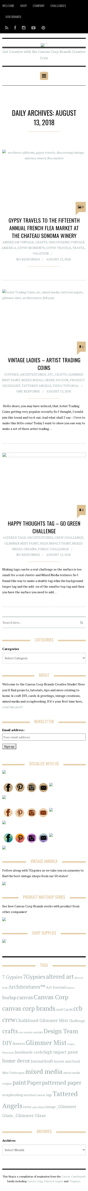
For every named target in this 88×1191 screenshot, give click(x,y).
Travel (78, 248)
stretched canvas (34, 1095)
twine (27, 1107)
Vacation (41, 253)
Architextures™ (26, 986)
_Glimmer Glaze (30, 1115)
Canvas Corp (51, 997)
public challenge (53, 549)
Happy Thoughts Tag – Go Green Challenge (44, 527)
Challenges (58, 5)
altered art (60, 977)
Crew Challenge (69, 537)
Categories (10, 649)
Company (38, 5)
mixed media (44, 1071)
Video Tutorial (66, 385)
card (59, 1009)
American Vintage (18, 242)
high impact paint (60, 1052)
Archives (9, 1140)
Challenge (77, 1020)
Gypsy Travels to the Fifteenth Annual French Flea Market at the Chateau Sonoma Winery (44, 227)
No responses (28, 259)
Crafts (41, 242)
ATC (50, 374)
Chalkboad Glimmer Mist (42, 1020)
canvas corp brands (28, 1008)
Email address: (13, 730)
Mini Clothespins (13, 1073)
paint (19, 1082)
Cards (68, 1009)
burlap (9, 997)
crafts (10, 1031)
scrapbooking (12, 1095)
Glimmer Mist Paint (21, 543)
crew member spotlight (31, 1032)
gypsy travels (58, 248)
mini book (72, 1061)
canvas (25, 997)
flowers (19, 1043)
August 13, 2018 (58, 259)
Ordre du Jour (56, 380)
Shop (23, 5)
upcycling (38, 1107)
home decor (16, 1060)
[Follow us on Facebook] (15, 27)
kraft (48, 1061)
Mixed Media (32, 380)
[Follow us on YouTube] (33, 27)
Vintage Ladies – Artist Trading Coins (44, 364)
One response (28, 391)
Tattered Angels (36, 385)
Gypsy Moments (31, 248)
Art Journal (56, 987)
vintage (50, 1106)
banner (70, 987)
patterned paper (61, 1082)
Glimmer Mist (46, 1042)
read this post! (12, 707)
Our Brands (13, 16)
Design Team (61, 1031)
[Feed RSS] (6, 27)
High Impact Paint (55, 543)
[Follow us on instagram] (23, 27)
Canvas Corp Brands (74, 1176)
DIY (7, 1043)
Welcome (8, 5)
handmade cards (29, 1052)
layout (59, 1061)
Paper (34, 1082)
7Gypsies (11, 374)
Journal (37, 1061)
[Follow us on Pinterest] (42, 27)
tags (49, 1095)
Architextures (33, 374)
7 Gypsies (12, 977)
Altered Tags (14, 537)
